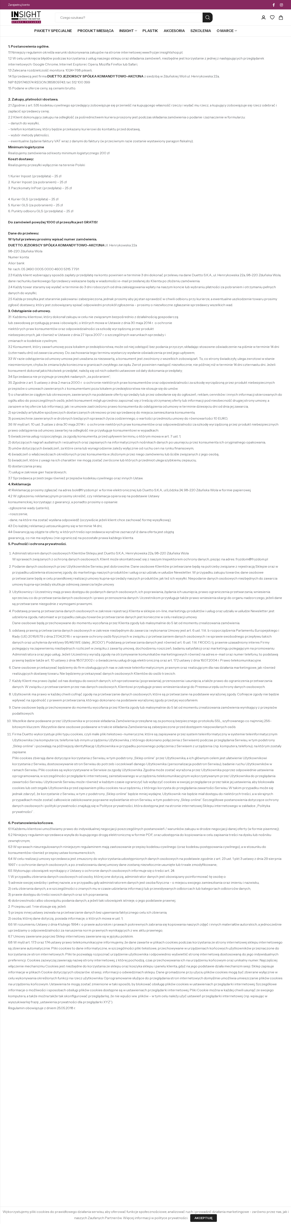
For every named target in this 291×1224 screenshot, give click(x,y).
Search (208, 17)
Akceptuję (203, 1218)
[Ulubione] (272, 17)
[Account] (263, 18)
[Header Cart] (281, 17)
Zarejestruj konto (19, 4)
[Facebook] (274, 5)
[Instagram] (281, 5)
